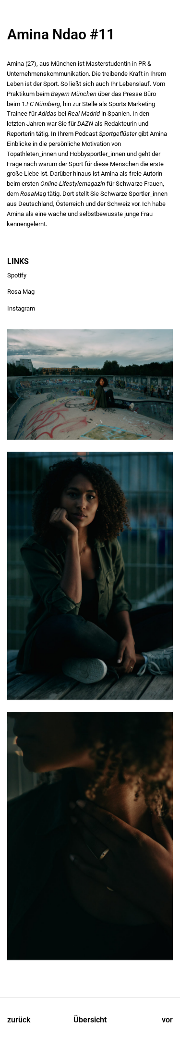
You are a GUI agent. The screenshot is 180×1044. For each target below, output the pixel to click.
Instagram (21, 308)
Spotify (16, 275)
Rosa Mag (21, 291)
